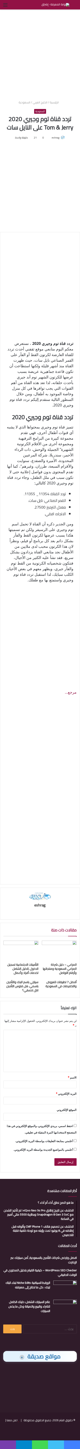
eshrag (55, 137)
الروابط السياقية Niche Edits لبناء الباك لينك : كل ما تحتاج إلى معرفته (28, 1285)
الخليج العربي (40, 102)
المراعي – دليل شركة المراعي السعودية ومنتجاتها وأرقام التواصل (60, 969)
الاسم (72, 1077)
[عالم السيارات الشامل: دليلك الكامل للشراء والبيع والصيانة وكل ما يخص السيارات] (65, 1308)
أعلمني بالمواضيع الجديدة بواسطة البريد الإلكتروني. (43, 1150)
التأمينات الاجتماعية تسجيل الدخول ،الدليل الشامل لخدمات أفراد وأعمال (22, 969)
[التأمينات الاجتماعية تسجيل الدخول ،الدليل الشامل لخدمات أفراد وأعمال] (20, 950)
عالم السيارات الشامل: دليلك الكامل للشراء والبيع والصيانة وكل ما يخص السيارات (29, 1306)
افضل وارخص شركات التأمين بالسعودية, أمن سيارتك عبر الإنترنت (43, 1260)
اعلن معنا (12, 1420)
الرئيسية (54, 102)
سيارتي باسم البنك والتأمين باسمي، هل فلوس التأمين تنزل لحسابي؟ (22, 986)
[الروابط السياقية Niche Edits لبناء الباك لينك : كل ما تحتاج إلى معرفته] (65, 1289)
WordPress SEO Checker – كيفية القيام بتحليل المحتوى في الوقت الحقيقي (40, 1272)
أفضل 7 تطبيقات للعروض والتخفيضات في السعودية (61, 984)
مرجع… (71, 692)
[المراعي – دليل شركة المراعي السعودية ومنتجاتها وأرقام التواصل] (59, 950)
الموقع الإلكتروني (67, 1110)
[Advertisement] (40, 54)
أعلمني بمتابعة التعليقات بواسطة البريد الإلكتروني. (44, 1141)
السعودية (24, 102)
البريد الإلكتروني (66, 1094)
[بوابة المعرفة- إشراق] (55, 4)
